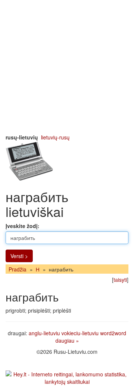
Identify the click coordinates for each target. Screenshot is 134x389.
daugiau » (67, 340)
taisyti (120, 279)
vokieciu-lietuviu (80, 333)
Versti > (19, 256)
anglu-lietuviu (44, 333)
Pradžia (17, 269)
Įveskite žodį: (22, 226)
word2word (113, 333)
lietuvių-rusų (55, 137)
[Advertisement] (67, 66)
